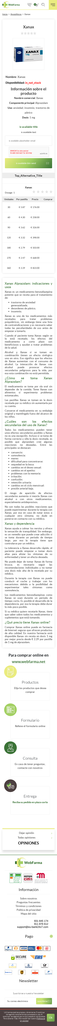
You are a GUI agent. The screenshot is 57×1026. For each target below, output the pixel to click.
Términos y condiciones (28, 906)
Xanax (27, 14)
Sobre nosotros (28, 898)
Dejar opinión (26, 832)
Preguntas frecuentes (28, 902)
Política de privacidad (29, 909)
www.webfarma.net (28, 662)
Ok (50, 1017)
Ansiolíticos (16, 14)
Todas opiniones (26, 837)
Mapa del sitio (28, 913)
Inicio (5, 14)
